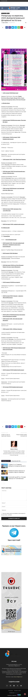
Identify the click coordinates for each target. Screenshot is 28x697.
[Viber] (9, 27)
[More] (24, 27)
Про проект (10, 690)
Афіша (8, 13)
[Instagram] (10, 685)
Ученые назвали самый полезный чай (21, 435)
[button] (2, 8)
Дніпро (3, 467)
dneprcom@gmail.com (18, 676)
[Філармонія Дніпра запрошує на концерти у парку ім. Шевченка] (4, 472)
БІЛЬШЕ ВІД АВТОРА (15, 461)
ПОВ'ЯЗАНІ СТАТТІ (6, 461)
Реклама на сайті (17, 690)
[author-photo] (14, 447)
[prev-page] (2, 483)
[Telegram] (12, 27)
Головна (3, 11)
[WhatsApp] (18, 27)
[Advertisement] (14, 4)
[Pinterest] (21, 27)
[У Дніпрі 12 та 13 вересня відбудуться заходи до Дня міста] (4, 466)
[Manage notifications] (25, 694)
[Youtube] (21, 685)
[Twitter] (15, 27)
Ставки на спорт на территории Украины (5, 435)
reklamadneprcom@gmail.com (14, 665)
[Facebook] (6, 27)
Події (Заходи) (8, 11)
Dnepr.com (16, 692)
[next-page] (4, 483)
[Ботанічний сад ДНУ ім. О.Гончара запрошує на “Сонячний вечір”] (4, 478)
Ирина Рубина (5, 22)
